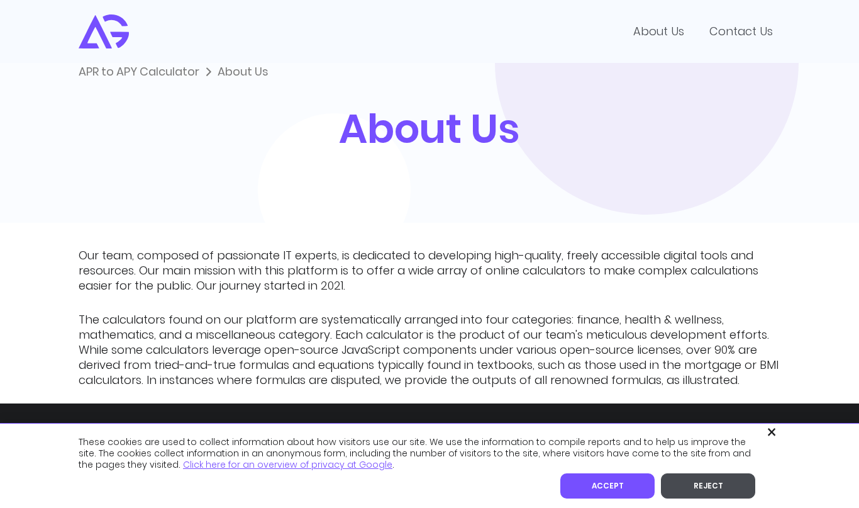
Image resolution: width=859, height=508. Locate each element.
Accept (608, 485)
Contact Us (741, 31)
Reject (708, 485)
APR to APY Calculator (139, 71)
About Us (658, 31)
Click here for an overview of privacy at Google (287, 464)
